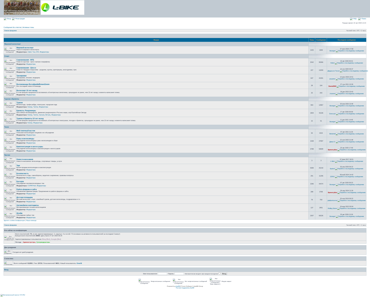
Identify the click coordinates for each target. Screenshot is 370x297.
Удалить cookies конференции (14, 220)
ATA (37, 52)
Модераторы (44, 52)
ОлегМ (79, 263)
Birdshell (332, 134)
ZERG (332, 176)
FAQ (355, 19)
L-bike (332, 161)
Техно (6, 127)
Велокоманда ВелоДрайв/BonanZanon (32, 84)
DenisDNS (332, 86)
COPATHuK (32, 186)
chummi (332, 93)
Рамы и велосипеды (25, 139)
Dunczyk (332, 114)
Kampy (30, 107)
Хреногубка (332, 150)
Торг (18, 166)
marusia (42, 115)
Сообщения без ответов (12, 27)
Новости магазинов (24, 159)
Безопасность (22, 174)
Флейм (19, 213)
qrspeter (332, 79)
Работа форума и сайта (26, 189)
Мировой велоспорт (12, 44)
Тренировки (21, 76)
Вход (9, 19)
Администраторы (29, 242)
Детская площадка (24, 197)
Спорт (6, 56)
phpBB (177, 286)
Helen (332, 63)
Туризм (19, 103)
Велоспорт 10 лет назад (26, 91)
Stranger (332, 51)
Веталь (48, 115)
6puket (332, 168)
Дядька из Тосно (334, 71)
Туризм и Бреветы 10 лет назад (30, 119)
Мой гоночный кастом (25, 131)
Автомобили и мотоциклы (27, 205)
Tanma (35, 107)
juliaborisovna (332, 200)
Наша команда (31, 220)
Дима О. (332, 142)
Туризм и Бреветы (11, 99)
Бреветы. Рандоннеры (26, 111)
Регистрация (20, 19)
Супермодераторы (43, 242)
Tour (33, 52)
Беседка (20, 181)
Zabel (30, 52)
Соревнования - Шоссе (26, 68)
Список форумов (10, 30)
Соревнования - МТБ (25, 60)
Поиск (363, 19)
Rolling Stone (332, 208)
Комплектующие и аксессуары (29, 147)
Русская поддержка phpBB (185, 288)
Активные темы (28, 27)
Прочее (7, 155)
